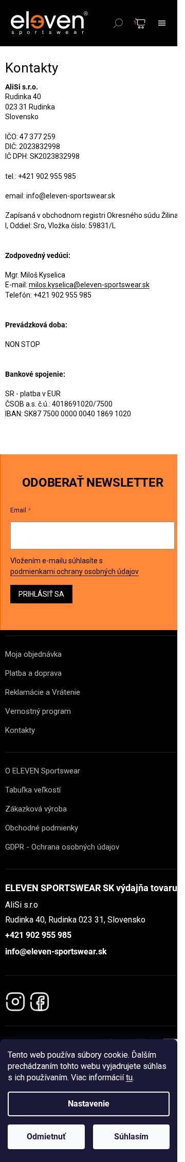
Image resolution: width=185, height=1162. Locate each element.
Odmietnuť (46, 1136)
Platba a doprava (33, 673)
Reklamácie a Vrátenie (42, 692)
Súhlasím (131, 1136)
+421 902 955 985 (38, 935)
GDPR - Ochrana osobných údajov (62, 847)
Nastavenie (88, 1104)
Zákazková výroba (36, 809)
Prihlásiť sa (41, 594)
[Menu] (162, 23)
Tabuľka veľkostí (33, 790)
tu (129, 1077)
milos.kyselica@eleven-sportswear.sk (89, 285)
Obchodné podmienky (41, 828)
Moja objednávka (33, 654)
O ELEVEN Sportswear (42, 771)
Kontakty (20, 730)
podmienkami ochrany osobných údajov (74, 571)
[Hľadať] (118, 23)
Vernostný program (38, 711)
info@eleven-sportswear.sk (56, 951)
